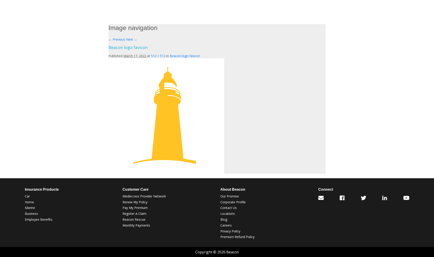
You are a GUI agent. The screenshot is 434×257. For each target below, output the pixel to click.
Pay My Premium (135, 208)
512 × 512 (158, 56)
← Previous (116, 39)
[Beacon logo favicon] (166, 115)
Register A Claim (134, 213)
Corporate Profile (233, 202)
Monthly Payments (136, 225)
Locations (227, 213)
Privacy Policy (230, 231)
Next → (131, 39)
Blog (223, 219)
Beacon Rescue (134, 219)
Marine (30, 208)
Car (27, 196)
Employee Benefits (38, 219)
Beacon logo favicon (185, 56)
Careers (226, 225)
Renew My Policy (135, 202)
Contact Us (228, 208)
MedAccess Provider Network (144, 196)
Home (29, 202)
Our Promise (229, 196)
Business (31, 213)
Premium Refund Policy (237, 237)
